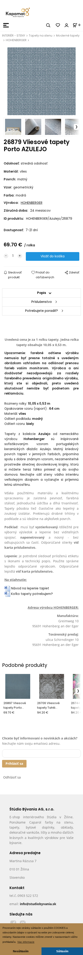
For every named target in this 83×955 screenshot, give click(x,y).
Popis (41, 293)
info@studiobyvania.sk (38, 904)
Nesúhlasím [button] (21, 951)
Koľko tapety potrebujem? (31, 594)
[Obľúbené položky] (58, 25)
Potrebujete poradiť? (41, 311)
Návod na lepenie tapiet (30, 588)
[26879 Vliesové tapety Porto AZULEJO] (41, 81)
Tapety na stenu (40, 35)
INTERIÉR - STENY (13, 35)
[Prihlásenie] (66, 25)
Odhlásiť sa (12, 777)
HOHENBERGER (16, 40)
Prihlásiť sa (14, 763)
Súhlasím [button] (62, 951)
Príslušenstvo (41, 302)
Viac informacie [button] (25, 942)
